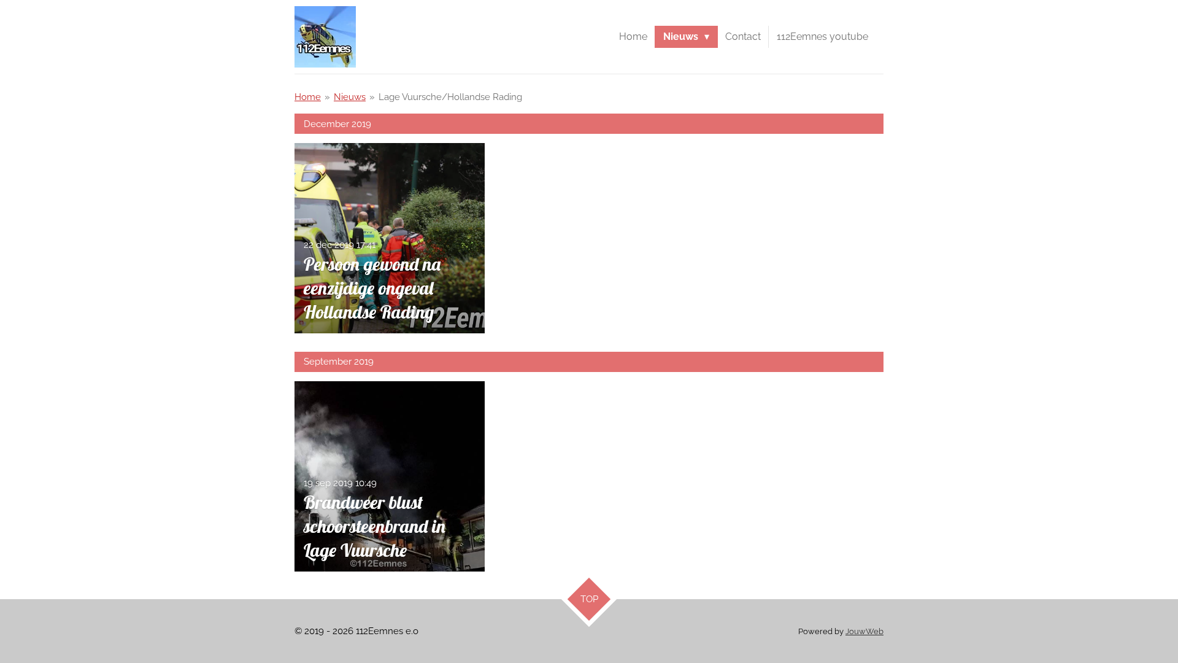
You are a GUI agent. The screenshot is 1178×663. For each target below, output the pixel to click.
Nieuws (350, 97)
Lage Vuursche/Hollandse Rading (450, 97)
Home (307, 97)
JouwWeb (864, 631)
